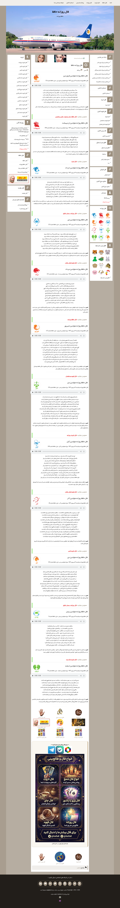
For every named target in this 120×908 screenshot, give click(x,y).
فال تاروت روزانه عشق (21, 108)
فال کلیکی (107, 174)
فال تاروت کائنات (22, 74)
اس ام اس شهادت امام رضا (103, 81)
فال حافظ (104, 2)
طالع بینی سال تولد (105, 277)
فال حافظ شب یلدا (22, 168)
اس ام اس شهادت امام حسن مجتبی (101, 77)
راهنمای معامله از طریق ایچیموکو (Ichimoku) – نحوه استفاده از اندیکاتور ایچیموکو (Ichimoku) (19, 129)
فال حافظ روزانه (23, 164)
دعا (109, 163)
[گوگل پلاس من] (50, 884)
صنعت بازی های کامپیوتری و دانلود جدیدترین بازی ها (19, 144)
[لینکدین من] (40, 884)
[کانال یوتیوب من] (45, 884)
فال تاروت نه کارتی (22, 97)
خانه (111, 2)
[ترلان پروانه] (60, 59)
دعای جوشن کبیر (105, 159)
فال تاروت (97, 2)
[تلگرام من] (74, 884)
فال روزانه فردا (23, 208)
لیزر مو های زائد (23, 135)
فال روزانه (89, 2)
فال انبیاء (107, 105)
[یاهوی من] (79, 884)
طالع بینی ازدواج (106, 147)
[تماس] (60, 884)
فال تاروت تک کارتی (22, 77)
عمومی (78, 867)
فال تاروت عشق (23, 104)
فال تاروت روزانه (23, 62)
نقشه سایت (54, 894)
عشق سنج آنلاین (105, 186)
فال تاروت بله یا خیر (22, 112)
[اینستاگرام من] (65, 884)
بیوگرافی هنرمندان (22, 204)
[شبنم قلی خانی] (41, 59)
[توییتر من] (55, 884)
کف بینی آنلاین (106, 136)
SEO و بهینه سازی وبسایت (21, 139)
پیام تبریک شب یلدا (22, 172)
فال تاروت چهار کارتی (22, 85)
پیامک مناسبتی (80, 2)
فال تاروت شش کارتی (21, 93)
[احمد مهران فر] (79, 58)
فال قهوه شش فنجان (104, 124)
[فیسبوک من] (70, 884)
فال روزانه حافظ (60, 11)
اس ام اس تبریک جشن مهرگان (102, 70)
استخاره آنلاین (70, 2)
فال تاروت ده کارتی (22, 100)
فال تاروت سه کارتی (22, 81)
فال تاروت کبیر (23, 66)
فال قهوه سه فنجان (105, 120)
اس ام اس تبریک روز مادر (103, 62)
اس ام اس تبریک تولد (104, 66)
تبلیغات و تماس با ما (59, 2)
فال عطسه (24, 193)
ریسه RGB (107, 198)
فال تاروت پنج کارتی (22, 89)
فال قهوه (107, 116)
